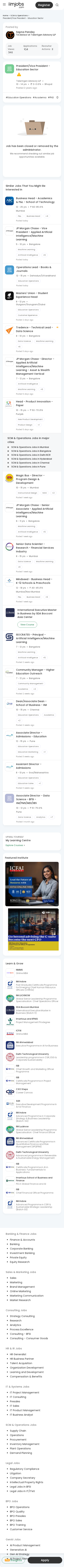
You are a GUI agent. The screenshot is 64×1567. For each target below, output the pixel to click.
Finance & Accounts (22, 1240)
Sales (13, 1278)
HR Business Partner (22, 1359)
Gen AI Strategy (19, 1554)
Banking (15, 1244)
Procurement (18, 1439)
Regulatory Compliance (24, 1469)
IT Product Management (25, 1410)
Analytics (15, 1325)
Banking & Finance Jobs (21, 1234)
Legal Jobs (13, 1463)
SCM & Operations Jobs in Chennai (30, 462)
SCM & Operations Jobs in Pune (28, 466)
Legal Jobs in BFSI (20, 1486)
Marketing (16, 1282)
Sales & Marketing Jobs (21, 1272)
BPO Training (18, 1525)
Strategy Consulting (22, 1316)
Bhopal (48, 84)
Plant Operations (20, 1448)
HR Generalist (18, 1354)
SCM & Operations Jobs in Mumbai (30, 447)
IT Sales (14, 1406)
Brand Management (22, 1287)
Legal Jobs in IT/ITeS (22, 1491)
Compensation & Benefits (26, 1376)
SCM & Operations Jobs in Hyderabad (31, 458)
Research (16, 1320)
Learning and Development (27, 1372)
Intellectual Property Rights (26, 1482)
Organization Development (27, 1367)
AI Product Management (25, 1545)
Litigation (15, 1473)
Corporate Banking (21, 1248)
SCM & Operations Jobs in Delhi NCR (30, 454)
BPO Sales (16, 1520)
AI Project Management (24, 1558)
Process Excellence (21, 1329)
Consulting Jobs (16, 1310)
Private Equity (18, 1257)
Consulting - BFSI (20, 1334)
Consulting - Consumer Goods (29, 1338)
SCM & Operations (19, 15)
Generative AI (18, 1550)
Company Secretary (22, 1478)
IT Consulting (18, 1397)
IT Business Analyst (21, 1415)
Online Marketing (20, 1291)
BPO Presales (18, 1516)
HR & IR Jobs (14, 1348)
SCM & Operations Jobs (21, 1425)
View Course (27, 624)
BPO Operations (20, 1507)
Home (5, 15)
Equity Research (20, 1262)
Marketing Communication (27, 1295)
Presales (15, 1401)
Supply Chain (18, 1431)
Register (44, 5)
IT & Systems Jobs (17, 1386)
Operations (17, 1435)
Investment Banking (22, 1253)
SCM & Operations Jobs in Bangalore (31, 451)
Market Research (20, 1300)
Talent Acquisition (21, 1363)
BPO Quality (17, 1511)
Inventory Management (24, 1444)
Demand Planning (21, 1453)
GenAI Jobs (13, 1539)
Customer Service (21, 1529)
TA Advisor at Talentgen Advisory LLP (36, 34)
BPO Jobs (12, 1501)
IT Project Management (24, 1392)
